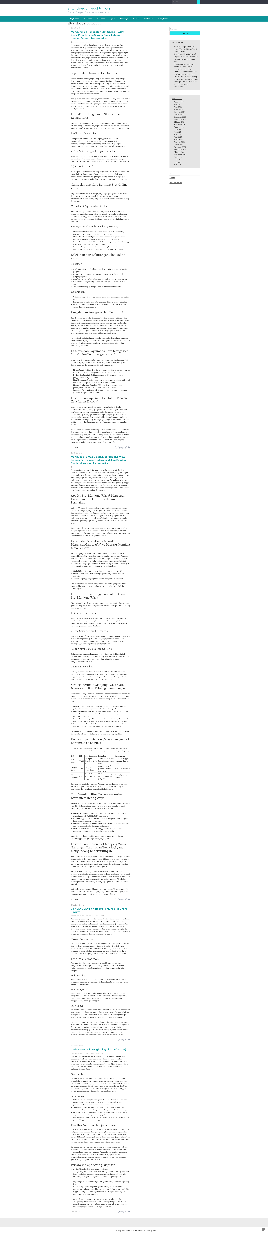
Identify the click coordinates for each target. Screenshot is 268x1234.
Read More (75, 447)
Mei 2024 (177, 165)
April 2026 (178, 107)
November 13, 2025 (78, 467)
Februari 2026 (179, 112)
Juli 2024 (177, 160)
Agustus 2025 (179, 127)
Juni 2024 (177, 162)
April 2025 (178, 137)
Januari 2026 (179, 114)
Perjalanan (101, 19)
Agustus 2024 (179, 157)
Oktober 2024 (179, 152)
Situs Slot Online (77, 28)
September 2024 (180, 155)
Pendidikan (88, 19)
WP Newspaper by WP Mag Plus (143, 1231)
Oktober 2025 (179, 122)
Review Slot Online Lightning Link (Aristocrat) (98, 1049)
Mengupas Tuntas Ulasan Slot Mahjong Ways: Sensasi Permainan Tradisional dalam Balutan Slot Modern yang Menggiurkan (98, 460)
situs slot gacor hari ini (95, 42)
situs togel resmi (106, 1172)
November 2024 (180, 150)
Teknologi (124, 19)
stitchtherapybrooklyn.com (90, 8)
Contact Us (148, 19)
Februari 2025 (179, 142)
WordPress (126, 1231)
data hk (172, 178)
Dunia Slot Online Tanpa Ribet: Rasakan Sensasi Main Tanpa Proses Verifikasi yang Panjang (185, 74)
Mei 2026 (177, 104)
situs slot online (97, 370)
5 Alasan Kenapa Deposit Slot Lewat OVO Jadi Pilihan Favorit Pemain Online (185, 49)
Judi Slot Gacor (77, 1046)
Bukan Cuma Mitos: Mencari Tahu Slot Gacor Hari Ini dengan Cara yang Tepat (184, 66)
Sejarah (112, 19)
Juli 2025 (177, 130)
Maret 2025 (178, 140)
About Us (135, 19)
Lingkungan (74, 19)
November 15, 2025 (78, 42)
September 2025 (180, 124)
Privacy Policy (162, 19)
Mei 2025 (177, 135)
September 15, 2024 (78, 916)
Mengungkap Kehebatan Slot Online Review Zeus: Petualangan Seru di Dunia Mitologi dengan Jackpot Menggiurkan (97, 35)
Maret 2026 (178, 109)
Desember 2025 (180, 117)
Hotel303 (122, 561)
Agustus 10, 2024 (77, 1053)
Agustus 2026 (179, 102)
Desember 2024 (180, 147)
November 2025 (180, 119)
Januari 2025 (179, 145)
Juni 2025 (177, 132)
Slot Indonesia (76, 453)
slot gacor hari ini (113, 1022)
